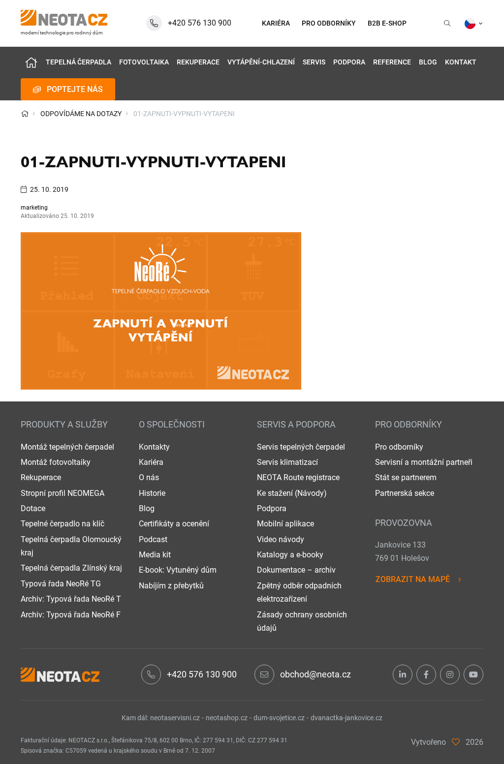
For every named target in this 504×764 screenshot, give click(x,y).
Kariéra (151, 462)
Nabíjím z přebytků (171, 585)
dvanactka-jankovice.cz (346, 718)
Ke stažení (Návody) (292, 493)
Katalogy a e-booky (290, 554)
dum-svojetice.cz (279, 718)
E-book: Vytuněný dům (178, 570)
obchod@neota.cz (315, 674)
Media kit (155, 554)
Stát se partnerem (406, 477)
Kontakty (154, 447)
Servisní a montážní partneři (423, 462)
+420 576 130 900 (202, 674)
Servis (314, 62)
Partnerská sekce (404, 493)
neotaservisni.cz (175, 718)
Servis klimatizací (287, 462)
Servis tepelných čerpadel (301, 447)
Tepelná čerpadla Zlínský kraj (71, 568)
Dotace (33, 508)
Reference (392, 62)
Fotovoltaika (144, 62)
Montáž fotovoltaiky (56, 462)
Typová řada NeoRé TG (61, 583)
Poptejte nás (75, 89)
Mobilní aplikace (285, 523)
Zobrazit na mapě (413, 579)
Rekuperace (198, 62)
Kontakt (460, 62)
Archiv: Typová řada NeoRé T (71, 599)
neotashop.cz (227, 718)
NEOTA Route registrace (298, 477)
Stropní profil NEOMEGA (62, 493)
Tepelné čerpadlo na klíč (62, 523)
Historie (152, 493)
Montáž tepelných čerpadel (67, 447)
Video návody (280, 539)
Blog (428, 62)
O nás (149, 477)
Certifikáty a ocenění (174, 523)
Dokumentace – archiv (296, 570)
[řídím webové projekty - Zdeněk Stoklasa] (456, 742)
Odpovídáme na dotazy (81, 114)
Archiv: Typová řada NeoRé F (71, 614)
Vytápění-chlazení (261, 62)
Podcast (153, 539)
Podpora (349, 62)
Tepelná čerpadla (78, 62)
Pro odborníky (399, 447)
